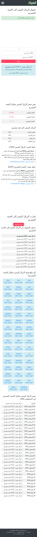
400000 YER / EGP (18, 368)
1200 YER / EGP (29, 348)
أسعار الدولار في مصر (18, 533)
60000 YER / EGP (7, 335)
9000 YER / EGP (18, 375)
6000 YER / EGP (29, 361)
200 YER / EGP (7, 301)
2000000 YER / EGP (7, 315)
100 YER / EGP (18, 281)
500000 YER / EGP (7, 375)
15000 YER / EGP (29, 375)
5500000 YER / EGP (23, 388)
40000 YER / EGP (29, 335)
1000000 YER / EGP (29, 301)
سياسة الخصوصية (10, 532)
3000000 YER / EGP (18, 308)
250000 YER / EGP (7, 361)
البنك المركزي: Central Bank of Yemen (22, 161)
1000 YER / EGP (29, 281)
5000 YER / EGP (29, 308)
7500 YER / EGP (18, 381)
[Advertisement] (18, 34)
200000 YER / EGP (18, 355)
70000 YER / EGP (7, 348)
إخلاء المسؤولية (21, 532)
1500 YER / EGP (7, 328)
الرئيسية (28, 532)
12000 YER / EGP (29, 341)
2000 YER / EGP (29, 315)
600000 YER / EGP (7, 381)
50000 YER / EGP (7, 295)
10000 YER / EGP (29, 295)
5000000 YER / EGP (18, 335)
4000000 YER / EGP (18, 361)
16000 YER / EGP (13, 388)
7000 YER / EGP (7, 355)
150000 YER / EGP (7, 368)
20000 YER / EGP (18, 315)
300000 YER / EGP (7, 308)
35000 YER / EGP (29, 368)
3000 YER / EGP (7, 288)
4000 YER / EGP (18, 348)
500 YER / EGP (18, 301)
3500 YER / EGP (7, 341)
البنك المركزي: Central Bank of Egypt (22, 183)
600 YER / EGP (29, 381)
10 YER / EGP (29, 355)
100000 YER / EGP (18, 288)
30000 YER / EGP (18, 295)
